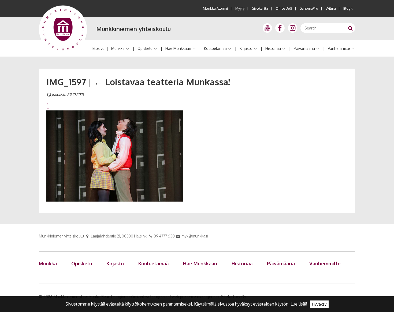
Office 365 (284, 8)
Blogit (347, 8)
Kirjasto (246, 48)
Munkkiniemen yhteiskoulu (133, 28)
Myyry (239, 8)
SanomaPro (309, 8)
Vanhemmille (339, 48)
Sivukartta (260, 8)
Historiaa (273, 48)
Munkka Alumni (215, 8)
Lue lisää (299, 304)
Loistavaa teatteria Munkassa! (162, 81)
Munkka (118, 48)
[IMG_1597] (114, 155)
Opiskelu (145, 48)
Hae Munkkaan (178, 48)
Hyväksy (319, 304)
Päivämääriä (304, 48)
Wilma (331, 8)
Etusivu (98, 48)
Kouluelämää (215, 48)
